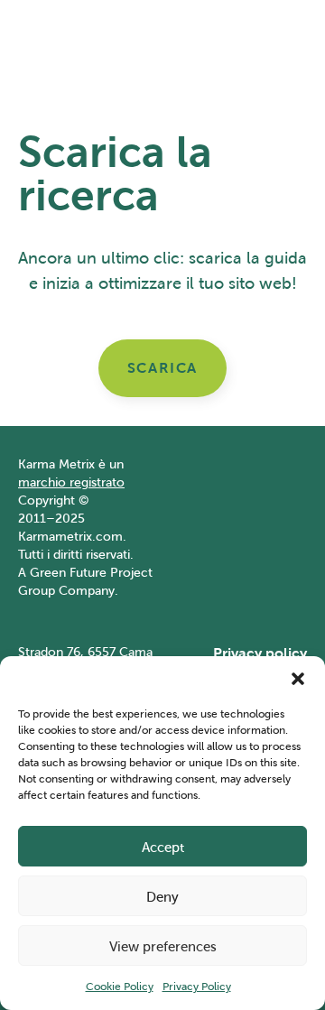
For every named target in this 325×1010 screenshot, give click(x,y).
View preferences (163, 946)
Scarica (162, 367)
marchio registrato (71, 482)
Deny (162, 896)
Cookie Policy (119, 986)
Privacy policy (260, 653)
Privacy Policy (196, 986)
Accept (163, 847)
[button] (298, 679)
